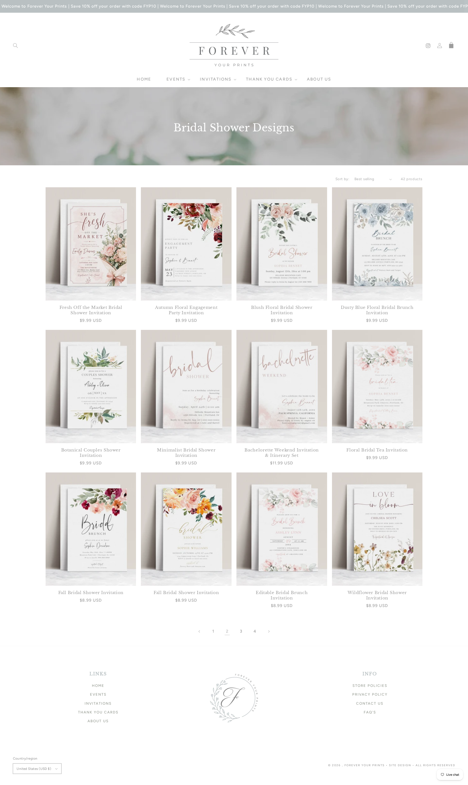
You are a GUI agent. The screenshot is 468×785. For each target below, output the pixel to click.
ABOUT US (98, 721)
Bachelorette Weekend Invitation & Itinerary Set (281, 453)
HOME (98, 685)
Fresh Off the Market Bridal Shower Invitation (90, 310)
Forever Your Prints (364, 765)
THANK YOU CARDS (98, 712)
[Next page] (268, 631)
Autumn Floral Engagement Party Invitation (186, 310)
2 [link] (227, 631)
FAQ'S (370, 712)
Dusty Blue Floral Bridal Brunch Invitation (377, 310)
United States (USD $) (34, 769)
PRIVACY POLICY (370, 694)
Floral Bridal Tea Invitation (377, 450)
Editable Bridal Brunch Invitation (282, 595)
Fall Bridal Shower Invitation (91, 592)
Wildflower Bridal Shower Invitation (377, 595)
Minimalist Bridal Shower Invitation (186, 453)
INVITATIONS (98, 703)
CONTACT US (369, 703)
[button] (15, 45)
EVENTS (98, 694)
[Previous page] (199, 631)
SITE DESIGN (400, 765)
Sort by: (342, 179)
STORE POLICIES (369, 685)
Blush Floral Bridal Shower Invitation (281, 310)
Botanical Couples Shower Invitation (91, 453)
